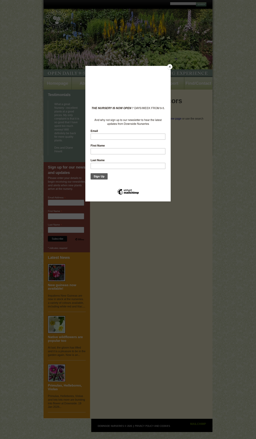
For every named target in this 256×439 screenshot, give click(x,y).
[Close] (169, 66)
